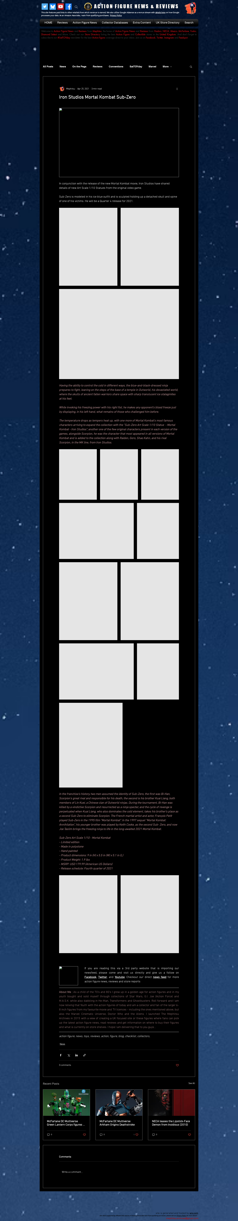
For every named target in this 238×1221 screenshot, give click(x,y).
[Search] (76, 7)
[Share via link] (84, 1055)
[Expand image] (88, 247)
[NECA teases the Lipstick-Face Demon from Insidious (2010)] (171, 1103)
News (63, 66)
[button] (191, 66)
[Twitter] (45, 6)
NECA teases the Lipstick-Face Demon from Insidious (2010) (171, 1123)
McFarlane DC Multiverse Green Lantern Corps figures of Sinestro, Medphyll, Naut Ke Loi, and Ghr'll (66, 1123)
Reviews (97, 66)
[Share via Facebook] (60, 1055)
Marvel (152, 66)
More (166, 66)
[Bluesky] (53, 6)
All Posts (48, 66)
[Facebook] (68, 6)
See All (191, 1083)
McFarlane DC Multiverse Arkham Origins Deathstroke (117, 1123)
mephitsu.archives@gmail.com (182, 1218)
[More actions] (177, 89)
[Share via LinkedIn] (76, 1055)
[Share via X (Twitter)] (68, 1055)
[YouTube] (60, 6)
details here (160, 12)
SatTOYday (136, 66)
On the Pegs (79, 66)
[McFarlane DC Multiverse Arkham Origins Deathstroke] (119, 1103)
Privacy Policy (116, 15)
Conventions (116, 66)
